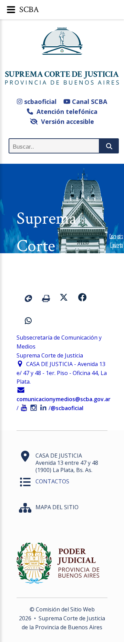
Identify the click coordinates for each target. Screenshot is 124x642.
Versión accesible (66, 121)
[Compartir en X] (63, 298)
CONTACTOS (52, 481)
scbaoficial (39, 101)
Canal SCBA (88, 101)
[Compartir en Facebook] (82, 298)
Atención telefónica (65, 111)
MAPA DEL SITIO (57, 507)
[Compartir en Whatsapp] (28, 321)
